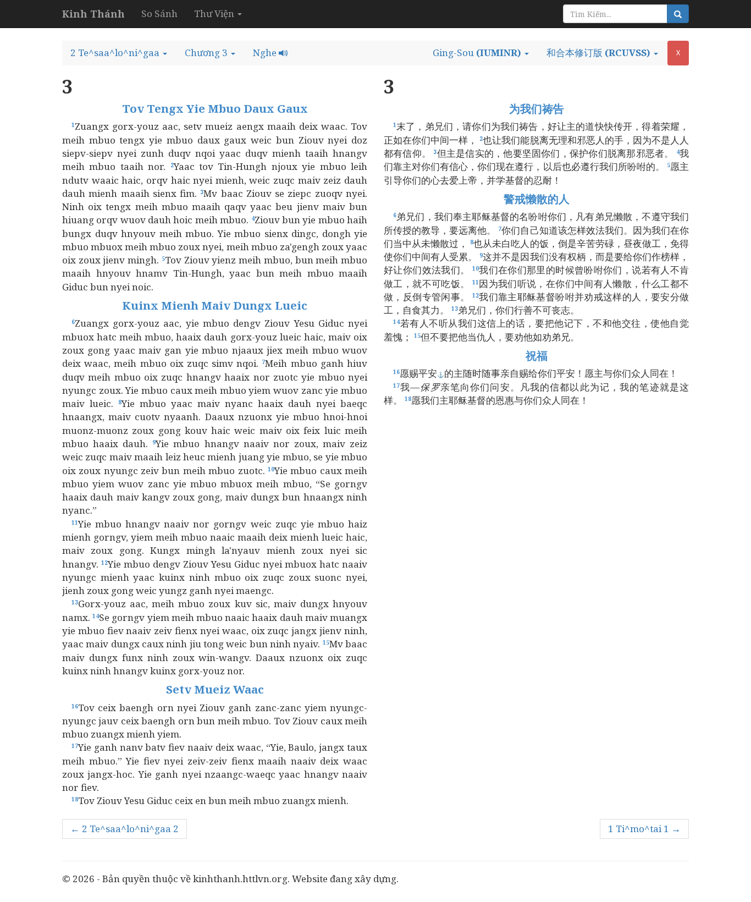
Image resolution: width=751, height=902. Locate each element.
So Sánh (159, 13)
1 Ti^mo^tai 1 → (644, 828)
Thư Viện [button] (215, 13)
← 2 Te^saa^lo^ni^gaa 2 (124, 828)
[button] (118, 53)
